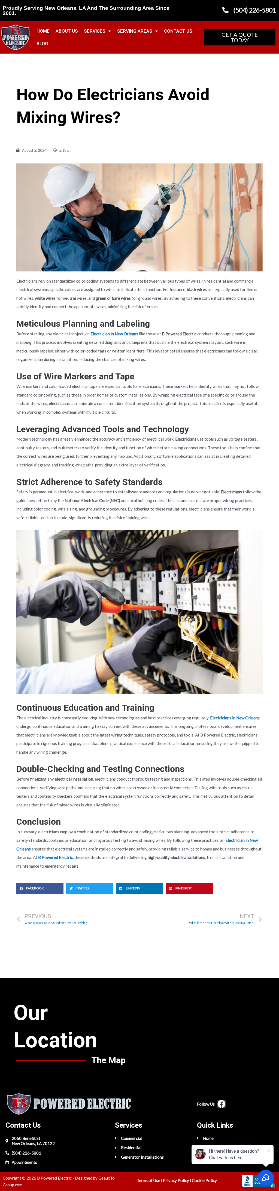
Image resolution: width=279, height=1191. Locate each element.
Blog (42, 43)
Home (43, 31)
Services (94, 31)
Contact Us (178, 31)
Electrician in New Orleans (114, 333)
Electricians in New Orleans (235, 717)
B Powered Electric (55, 857)
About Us (67, 31)
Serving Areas (134, 31)
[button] (39, 888)
